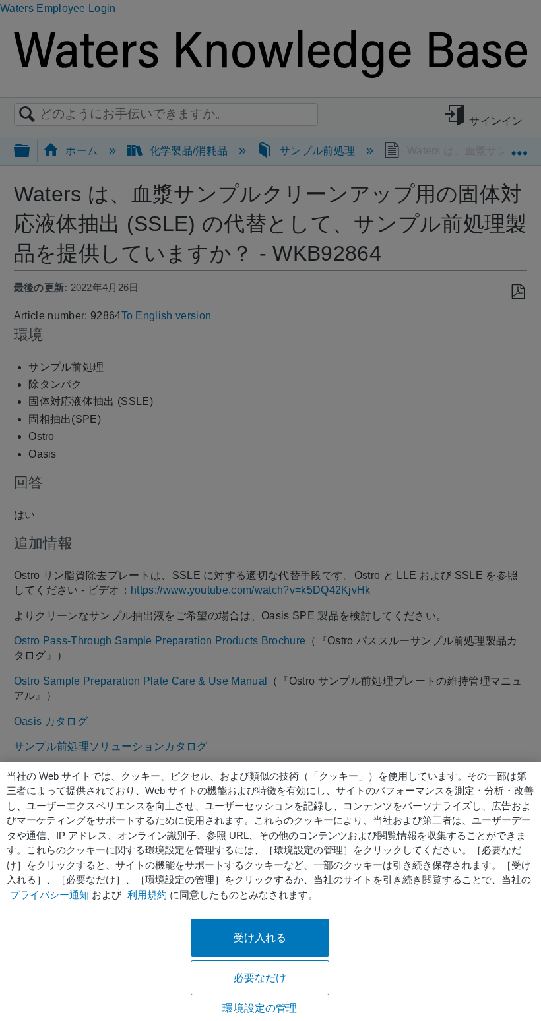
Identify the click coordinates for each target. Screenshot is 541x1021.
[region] (270, 891)
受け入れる (260, 937)
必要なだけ (260, 977)
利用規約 (147, 894)
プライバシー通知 (49, 894)
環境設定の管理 (259, 1008)
